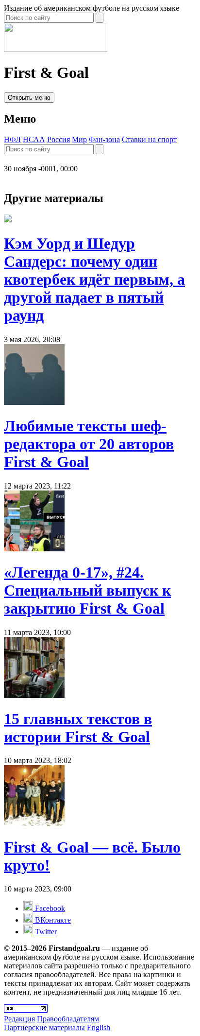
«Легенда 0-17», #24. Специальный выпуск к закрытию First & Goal (87, 590)
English (98, 1027)
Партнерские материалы (44, 1027)
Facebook (49, 908)
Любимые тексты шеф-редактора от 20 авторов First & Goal (89, 444)
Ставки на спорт (149, 139)
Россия (58, 139)
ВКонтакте (52, 920)
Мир (79, 139)
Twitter (45, 931)
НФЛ (12, 139)
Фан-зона (104, 139)
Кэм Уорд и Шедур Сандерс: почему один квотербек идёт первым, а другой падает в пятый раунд (94, 279)
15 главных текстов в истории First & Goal (78, 727)
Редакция (19, 1019)
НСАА (34, 139)
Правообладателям (68, 1019)
